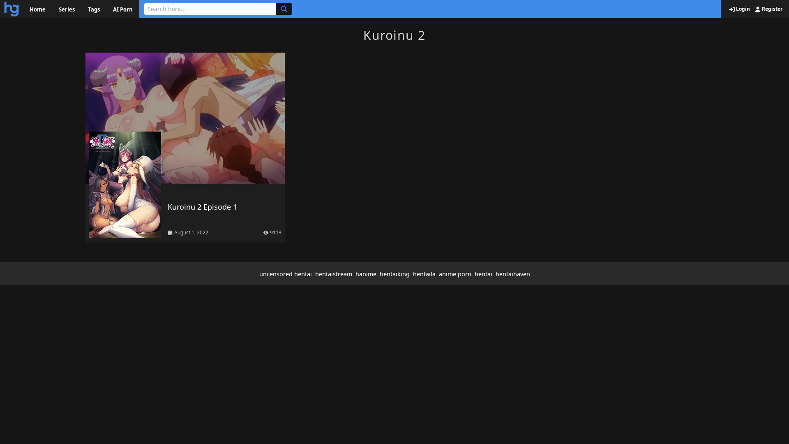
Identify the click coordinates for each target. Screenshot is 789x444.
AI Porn (123, 9)
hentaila (424, 274)
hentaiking (395, 274)
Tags (94, 9)
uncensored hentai (285, 274)
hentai (483, 274)
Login (742, 9)
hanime (365, 274)
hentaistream (333, 274)
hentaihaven (513, 274)
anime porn (455, 274)
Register (771, 9)
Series (67, 9)
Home (38, 9)
